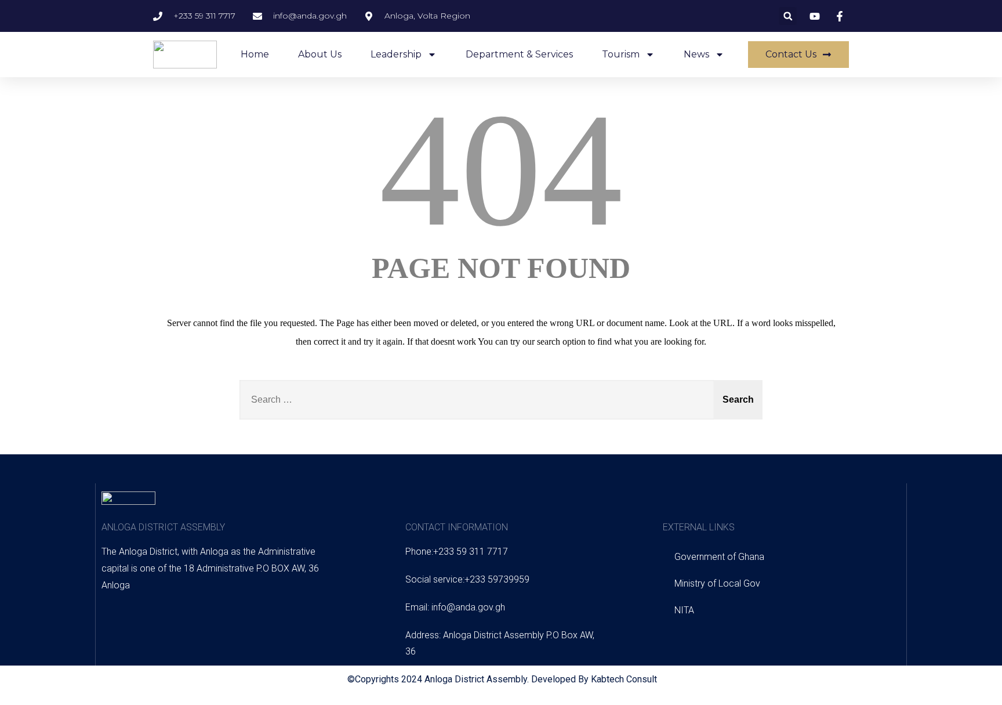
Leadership (396, 54)
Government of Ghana (719, 556)
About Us (320, 54)
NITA (684, 610)
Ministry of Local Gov (717, 583)
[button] (788, 16)
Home (255, 54)
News (696, 54)
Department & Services (519, 54)
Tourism (621, 54)
